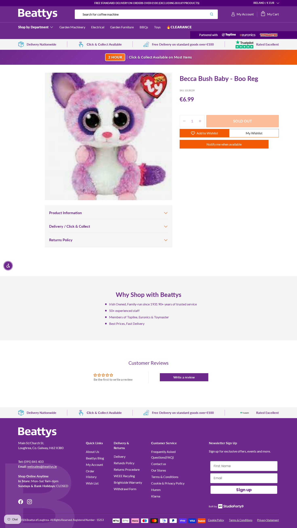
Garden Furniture (122, 27)
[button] (269, 14)
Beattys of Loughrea (38, 520)
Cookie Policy (216, 520)
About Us (92, 452)
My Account (94, 464)
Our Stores (158, 470)
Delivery (119, 456)
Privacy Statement (268, 520)
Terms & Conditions (164, 477)
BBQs (144, 27)
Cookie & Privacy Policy (167, 483)
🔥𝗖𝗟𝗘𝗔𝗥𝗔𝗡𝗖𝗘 (179, 27)
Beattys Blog (95, 458)
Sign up (244, 490)
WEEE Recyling (124, 476)
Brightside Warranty (128, 482)
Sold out (242, 121)
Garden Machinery (72, 27)
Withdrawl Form (125, 489)
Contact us (158, 464)
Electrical (97, 27)
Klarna (155, 496)
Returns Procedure (127, 469)
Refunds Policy (124, 463)
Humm (156, 490)
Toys (157, 27)
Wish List (92, 483)
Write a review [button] (184, 377)
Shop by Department (33, 27)
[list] (108, 136)
